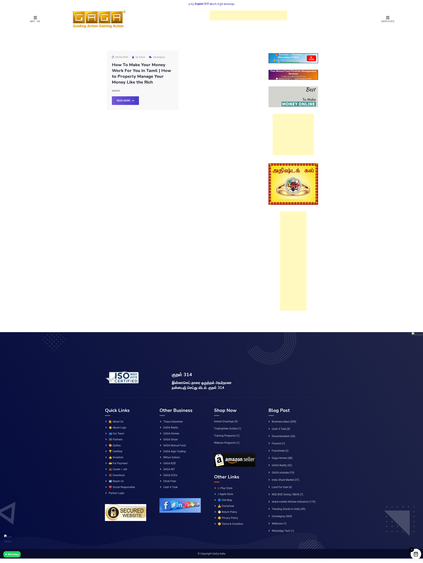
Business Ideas (280, 421)
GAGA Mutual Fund (174, 445)
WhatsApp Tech (281, 530)
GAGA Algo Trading (174, 451)
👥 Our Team (116, 433)
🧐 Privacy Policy (228, 517)
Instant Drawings (224, 421)
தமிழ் (191, 3)
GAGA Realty (170, 427)
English (199, 3)
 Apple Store (225, 494)
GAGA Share (170, 439)
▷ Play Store (225, 488)
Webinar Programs (225, 442)
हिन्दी (206, 3)
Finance (276, 443)
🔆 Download (117, 475)
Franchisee (278, 450)
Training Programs (225, 435)
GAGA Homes (171, 433)
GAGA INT (169, 469)
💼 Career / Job (118, 469)
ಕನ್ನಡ (220, 3)
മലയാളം (229, 3)
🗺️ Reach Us (116, 481)
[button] (35, 18)
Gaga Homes (279, 458)
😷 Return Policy (227, 512)
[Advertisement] (248, 15)
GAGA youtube (280, 472)
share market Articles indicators (290, 501)
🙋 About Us (116, 421)
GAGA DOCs (170, 475)
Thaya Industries (173, 421)
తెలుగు (213, 3)
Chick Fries (169, 481)
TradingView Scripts (225, 428)
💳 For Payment (118, 463)
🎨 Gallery (115, 445)
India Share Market (283, 479)
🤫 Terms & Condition (230, 523)
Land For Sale (280, 487)
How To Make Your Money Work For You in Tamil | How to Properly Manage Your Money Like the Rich (141, 73)
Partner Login (116, 493)
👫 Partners (115, 439)
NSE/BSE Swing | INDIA (285, 494)
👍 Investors (116, 457)
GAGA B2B (169, 463)
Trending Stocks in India (286, 509)
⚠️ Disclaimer (226, 506)
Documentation (281, 436)
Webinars (277, 523)
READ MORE (123, 100)
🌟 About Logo (117, 427)
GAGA (142, 57)
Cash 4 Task (170, 487)
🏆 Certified (115, 451)
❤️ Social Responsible (122, 487)
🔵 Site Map (225, 500)
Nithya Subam (171, 457)
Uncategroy (159, 57)
